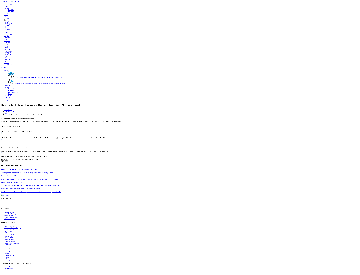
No (6, 161)
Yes (3, 161)
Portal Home (8, 110)
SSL (5, 113)
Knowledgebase (9, 111)
